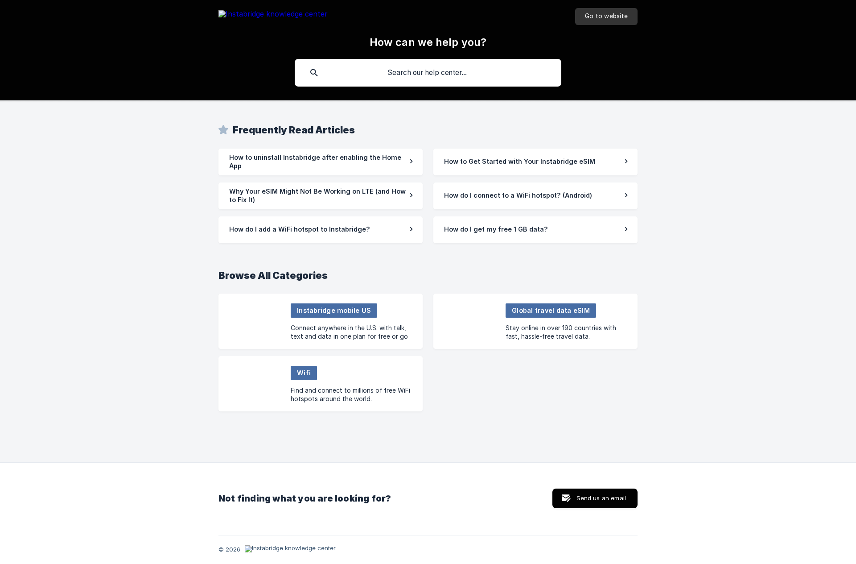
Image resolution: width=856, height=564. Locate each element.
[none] (273, 15)
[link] (320, 162)
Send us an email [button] (601, 498)
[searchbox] (428, 73)
